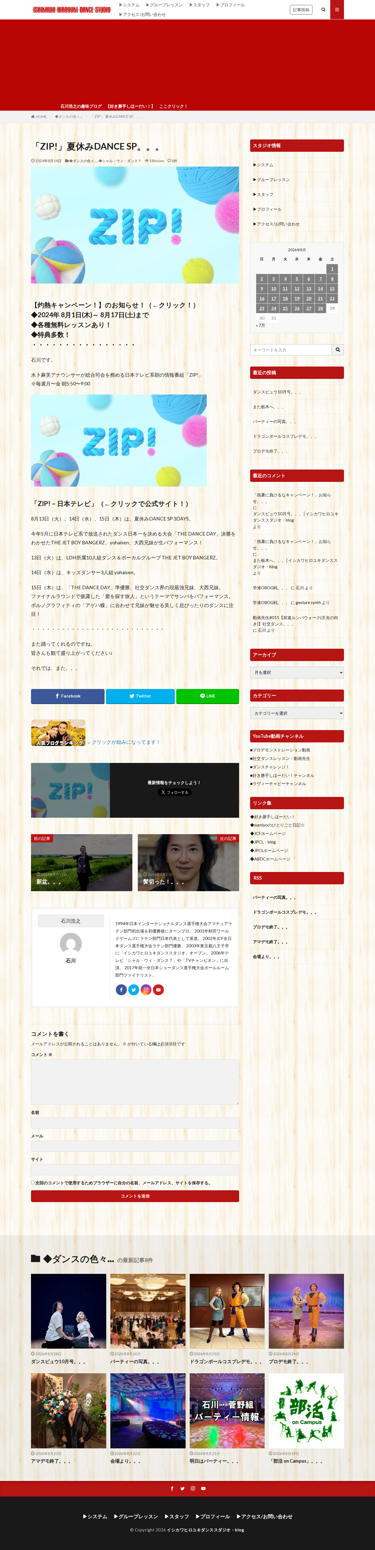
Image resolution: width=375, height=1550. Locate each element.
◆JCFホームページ (268, 833)
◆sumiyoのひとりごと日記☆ (277, 824)
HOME (41, 117)
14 (320, 288)
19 (297, 298)
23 (261, 308)
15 (332, 288)
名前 (35, 1112)
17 (273, 298)
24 (273, 308)
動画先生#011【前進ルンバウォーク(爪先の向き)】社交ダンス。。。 (295, 620)
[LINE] (207, 696)
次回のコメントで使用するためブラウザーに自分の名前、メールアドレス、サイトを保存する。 (123, 1183)
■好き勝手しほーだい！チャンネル (282, 775)
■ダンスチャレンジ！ (270, 766)
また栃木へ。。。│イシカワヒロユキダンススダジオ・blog (295, 563)
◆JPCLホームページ (269, 850)
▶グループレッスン (164, 4)
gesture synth (308, 602)
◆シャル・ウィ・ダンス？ (120, 161)
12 (297, 288)
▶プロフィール (230, 4)
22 (332, 298)
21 (320, 298)
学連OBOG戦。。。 (271, 587)
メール (37, 1136)
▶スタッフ (199, 4)
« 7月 (260, 325)
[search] (338, 350)
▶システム (129, 4)
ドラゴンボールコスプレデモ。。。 (286, 436)
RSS (258, 878)
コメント (41, 1055)
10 (273, 288)
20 (308, 298)
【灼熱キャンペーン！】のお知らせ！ (88, 305)
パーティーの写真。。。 (275, 421)
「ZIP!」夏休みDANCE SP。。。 (117, 116)
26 (297, 308)
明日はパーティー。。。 (215, 1461)
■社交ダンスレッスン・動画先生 (280, 758)
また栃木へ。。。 (269, 406)
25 (285, 308)
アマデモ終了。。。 (271, 941)
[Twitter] (140, 696)
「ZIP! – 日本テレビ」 (64, 503)
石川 (300, 587)
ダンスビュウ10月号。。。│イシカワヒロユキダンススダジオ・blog (295, 516)
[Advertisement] (187, 60)
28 (320, 308)
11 (285, 288)
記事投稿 (301, 9)
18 (285, 298)
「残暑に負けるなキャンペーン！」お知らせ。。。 (292, 498)
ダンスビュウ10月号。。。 (278, 391)
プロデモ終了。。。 (271, 450)
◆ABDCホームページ (270, 858)
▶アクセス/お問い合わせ (142, 14)
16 (261, 298)
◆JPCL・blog (263, 841)
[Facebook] (68, 696)
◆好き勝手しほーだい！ (272, 816)
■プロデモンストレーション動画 (280, 749)
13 (308, 288)
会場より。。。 (267, 956)
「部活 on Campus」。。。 (297, 1461)
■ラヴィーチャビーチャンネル (278, 783)
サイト (37, 1159)
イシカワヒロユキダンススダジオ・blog (205, 1529)
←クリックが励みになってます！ (124, 742)
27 (308, 308)
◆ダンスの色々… (69, 116)
